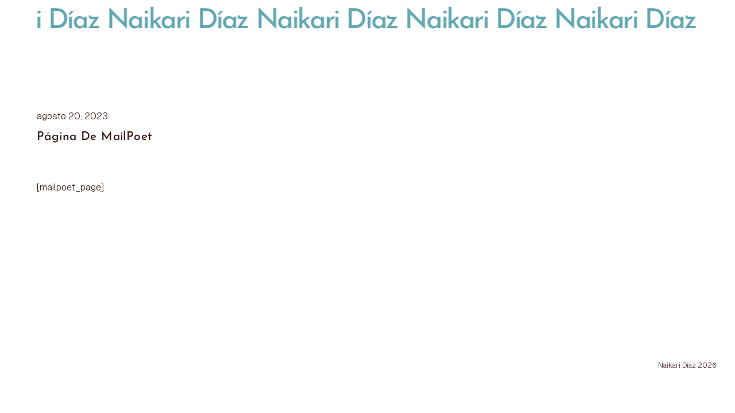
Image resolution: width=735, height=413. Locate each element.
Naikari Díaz (171, 21)
